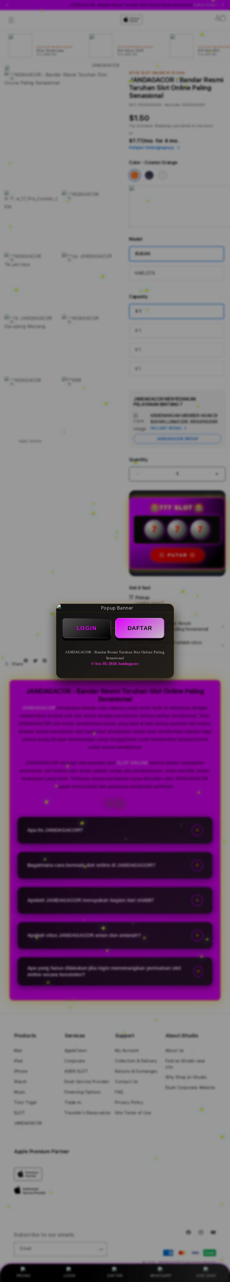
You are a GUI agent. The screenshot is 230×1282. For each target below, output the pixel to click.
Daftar (140, 628)
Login (87, 628)
